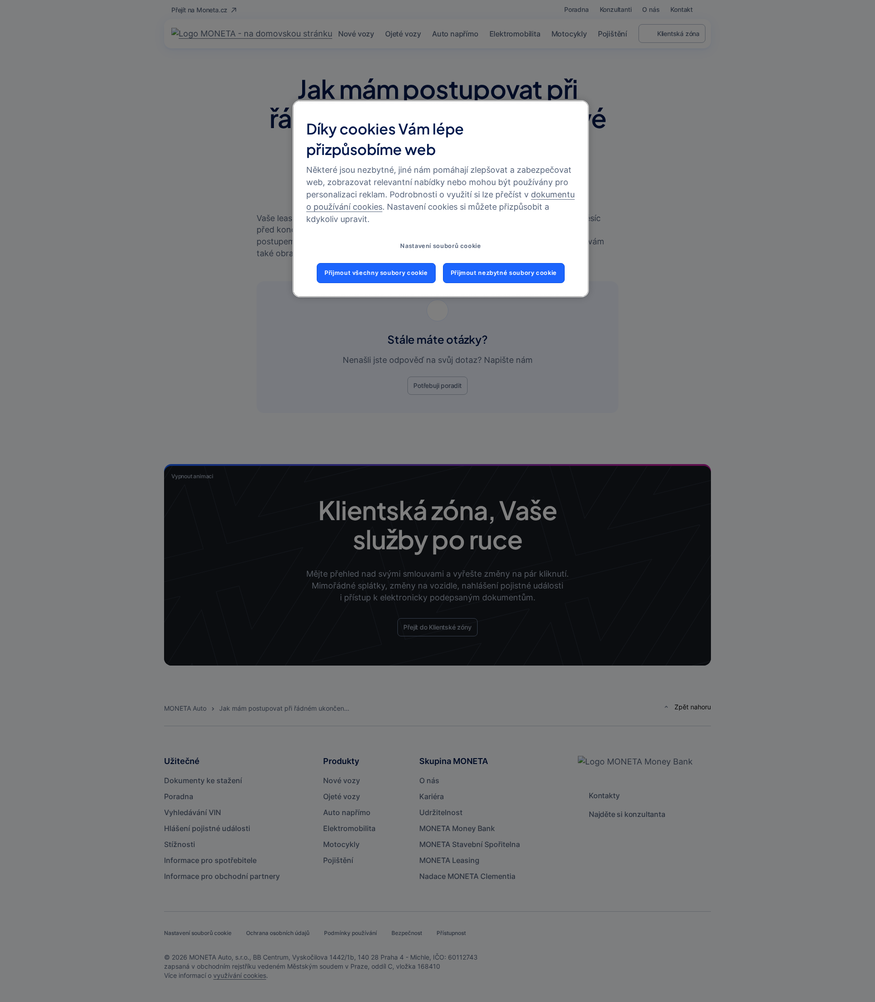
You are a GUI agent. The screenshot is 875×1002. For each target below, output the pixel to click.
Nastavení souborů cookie (440, 246)
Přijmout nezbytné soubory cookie (504, 272)
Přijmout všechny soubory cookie (376, 272)
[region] (441, 198)
